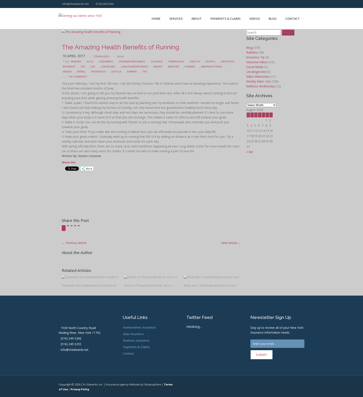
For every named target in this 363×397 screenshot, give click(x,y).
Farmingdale (176, 61)
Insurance (69, 66)
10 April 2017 (74, 56)
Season (67, 71)
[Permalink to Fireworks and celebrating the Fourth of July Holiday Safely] (90, 277)
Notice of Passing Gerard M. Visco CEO (150, 285)
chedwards (106, 61)
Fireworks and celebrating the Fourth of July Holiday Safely (90, 285)
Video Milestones (258, 77)
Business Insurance (136, 340)
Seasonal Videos (257, 62)
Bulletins (252, 52)
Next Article (230, 243)
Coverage (157, 61)
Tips (144, 71)
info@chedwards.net (75, 4)
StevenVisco (98, 71)
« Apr (249, 152)
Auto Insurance (133, 334)
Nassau (158, 66)
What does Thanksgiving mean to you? (210, 285)
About (196, 19)
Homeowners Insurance (139, 327)
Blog (272, 19)
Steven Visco (101, 56)
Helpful (211, 61)
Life (83, 66)
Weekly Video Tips (258, 81)
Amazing (76, 61)
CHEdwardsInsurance (131, 61)
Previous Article (74, 243)
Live (93, 66)
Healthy (195, 61)
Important (228, 61)
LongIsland (108, 66)
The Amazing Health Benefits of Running (120, 47)
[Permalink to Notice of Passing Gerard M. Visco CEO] (150, 277)
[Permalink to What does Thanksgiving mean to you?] (212, 277)
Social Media (254, 67)
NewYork (173, 66)
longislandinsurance (134, 66)
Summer (132, 71)
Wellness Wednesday (260, 86)
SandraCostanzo (211, 66)
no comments (78, 76)
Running (190, 66)
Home (156, 19)
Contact (292, 19)
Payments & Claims (225, 19)
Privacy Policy (80, 389)
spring (81, 71)
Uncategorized (256, 72)
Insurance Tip (255, 57)
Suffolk (116, 71)
